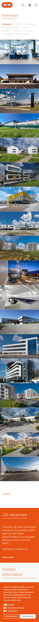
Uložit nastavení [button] (11, 616)
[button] (5, 605)
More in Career (7, 557)
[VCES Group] (7, 5)
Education (6, 31)
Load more (6, 494)
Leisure (29, 31)
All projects (7, 24)
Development (8, 34)
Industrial (19, 24)
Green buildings (22, 34)
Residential (30, 24)
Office (24, 27)
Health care (18, 31)
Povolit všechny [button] (28, 616)
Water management (10, 27)
